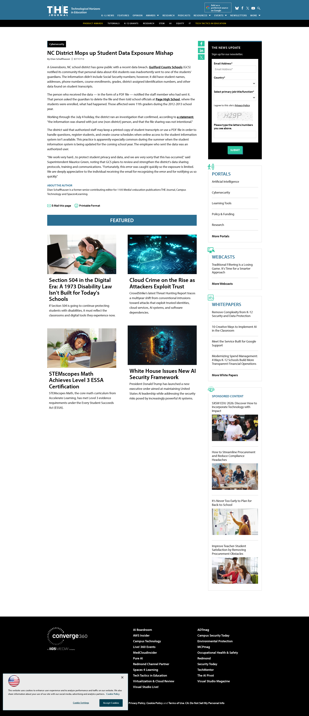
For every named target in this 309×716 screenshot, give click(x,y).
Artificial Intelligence (225, 181)
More (253, 15)
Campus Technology (147, 641)
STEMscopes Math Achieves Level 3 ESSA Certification (76, 380)
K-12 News (107, 15)
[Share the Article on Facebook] (201, 43)
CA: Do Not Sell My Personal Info (204, 703)
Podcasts (184, 15)
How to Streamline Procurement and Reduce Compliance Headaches (233, 456)
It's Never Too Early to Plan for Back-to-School (232, 503)
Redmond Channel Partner (151, 664)
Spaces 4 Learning (145, 670)
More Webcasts (222, 284)
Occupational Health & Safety (217, 652)
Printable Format (89, 205)
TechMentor (205, 670)
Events (219, 15)
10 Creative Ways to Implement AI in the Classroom (234, 329)
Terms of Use (176, 703)
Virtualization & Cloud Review (153, 681)
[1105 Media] (68, 668)
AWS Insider (141, 635)
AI (170, 23)
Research (169, 15)
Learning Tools (221, 203)
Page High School (168, 99)
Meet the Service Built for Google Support (234, 343)
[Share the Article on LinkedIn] (201, 50)
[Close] (122, 677)
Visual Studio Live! (146, 687)
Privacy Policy (242, 105)
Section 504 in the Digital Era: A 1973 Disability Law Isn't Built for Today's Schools (80, 289)
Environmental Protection (215, 641)
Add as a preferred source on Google (219, 8)
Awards (151, 15)
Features (123, 15)
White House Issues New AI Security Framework (162, 373)
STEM (162, 23)
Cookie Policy (154, 703)
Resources (200, 15)
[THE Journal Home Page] (73, 10)
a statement (185, 117)
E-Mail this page (61, 205)
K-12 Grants (131, 23)
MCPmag (203, 647)
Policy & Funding (223, 214)
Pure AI (138, 658)
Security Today (207, 664)
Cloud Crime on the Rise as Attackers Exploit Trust (162, 283)
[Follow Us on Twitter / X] (247, 8)
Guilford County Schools (166, 67)
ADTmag (203, 630)
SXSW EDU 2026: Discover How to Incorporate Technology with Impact (234, 407)
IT (190, 23)
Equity (180, 23)
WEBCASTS (223, 257)
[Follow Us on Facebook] (242, 8)
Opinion (138, 15)
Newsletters (238, 15)
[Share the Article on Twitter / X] (201, 57)
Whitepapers (226, 304)
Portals (221, 174)
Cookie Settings (81, 702)
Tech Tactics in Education (150, 675)
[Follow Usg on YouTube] (253, 8)
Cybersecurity (56, 44)
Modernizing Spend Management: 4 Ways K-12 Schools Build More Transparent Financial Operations (235, 360)
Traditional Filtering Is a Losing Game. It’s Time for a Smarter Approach (232, 268)
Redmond (204, 658)
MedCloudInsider (145, 652)
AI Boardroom (142, 630)
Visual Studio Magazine (213, 681)
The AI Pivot (205, 675)
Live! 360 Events (144, 647)
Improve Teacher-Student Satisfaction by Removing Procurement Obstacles (229, 550)
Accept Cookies (111, 702)
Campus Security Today (213, 635)
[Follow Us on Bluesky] (237, 8)
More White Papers (225, 375)
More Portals (220, 236)
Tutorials (114, 23)
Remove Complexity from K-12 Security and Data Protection (232, 314)
